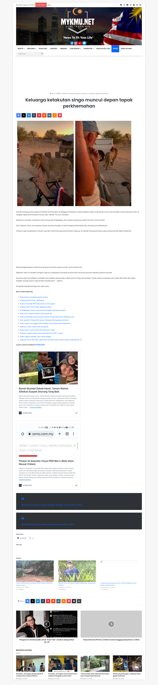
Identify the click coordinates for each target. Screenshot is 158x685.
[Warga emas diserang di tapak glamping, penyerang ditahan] (78, 571)
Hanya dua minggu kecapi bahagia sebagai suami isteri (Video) (52, 505)
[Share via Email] (74, 601)
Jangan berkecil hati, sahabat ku (32, 300)
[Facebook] (18, 115)
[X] (23, 115)
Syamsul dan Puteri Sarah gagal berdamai (35, 307)
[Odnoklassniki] (54, 115)
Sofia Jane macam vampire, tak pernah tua (36, 313)
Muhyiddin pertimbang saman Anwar (34, 297)
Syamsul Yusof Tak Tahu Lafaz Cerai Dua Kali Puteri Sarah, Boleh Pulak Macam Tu (51, 340)
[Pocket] (60, 115)
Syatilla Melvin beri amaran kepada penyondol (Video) (47, 524)
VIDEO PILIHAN (126, 48)
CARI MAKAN (74, 48)
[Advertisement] (79, 74)
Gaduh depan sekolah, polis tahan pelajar (35, 337)
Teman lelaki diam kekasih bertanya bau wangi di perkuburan (95, 675)
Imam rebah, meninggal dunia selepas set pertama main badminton (45, 323)
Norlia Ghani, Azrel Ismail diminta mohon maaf (37, 330)
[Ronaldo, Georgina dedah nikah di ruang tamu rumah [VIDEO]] (30, 663)
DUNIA (115, 48)
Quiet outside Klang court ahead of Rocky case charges (66, 5)
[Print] (79, 601)
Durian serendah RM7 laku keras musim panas (37, 304)
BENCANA (31, 48)
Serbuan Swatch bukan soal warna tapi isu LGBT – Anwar (41, 333)
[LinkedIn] (29, 115)
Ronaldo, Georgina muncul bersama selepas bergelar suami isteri (62, 675)
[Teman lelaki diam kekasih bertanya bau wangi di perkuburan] (95, 663)
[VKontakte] (49, 115)
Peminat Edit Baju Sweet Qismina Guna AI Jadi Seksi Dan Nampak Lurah (47, 317)
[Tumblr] (34, 115)
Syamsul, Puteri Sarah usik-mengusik (34, 327)
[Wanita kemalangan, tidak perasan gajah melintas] (127, 663)
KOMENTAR (88, 48)
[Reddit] (44, 115)
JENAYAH (53, 48)
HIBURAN (63, 48)
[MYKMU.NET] (79, 26)
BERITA (20, 48)
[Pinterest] (39, 115)
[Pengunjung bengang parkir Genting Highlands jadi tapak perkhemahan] (120, 571)
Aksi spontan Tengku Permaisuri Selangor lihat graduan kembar (44, 320)
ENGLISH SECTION (103, 48)
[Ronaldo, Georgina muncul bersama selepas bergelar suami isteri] (62, 663)
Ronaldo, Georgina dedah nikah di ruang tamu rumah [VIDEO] (29, 675)
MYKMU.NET (40, 345)
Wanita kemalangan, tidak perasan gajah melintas (127, 675)
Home (53, 93)
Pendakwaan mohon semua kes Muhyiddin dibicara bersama (43, 310)
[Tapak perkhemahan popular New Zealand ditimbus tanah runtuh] (36, 571)
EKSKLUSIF (43, 48)
